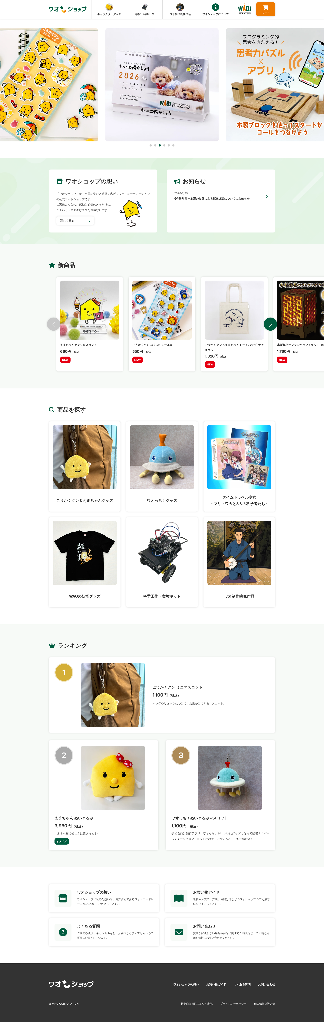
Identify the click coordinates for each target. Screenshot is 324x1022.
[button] (151, 145)
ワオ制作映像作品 (180, 14)
